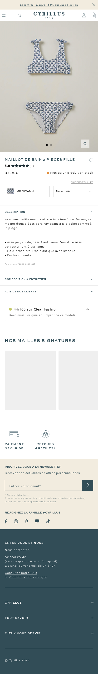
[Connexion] (84, 15)
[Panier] (94, 15)
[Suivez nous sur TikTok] (48, 521)
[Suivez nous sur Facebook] (6, 521)
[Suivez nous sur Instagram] (16, 521)
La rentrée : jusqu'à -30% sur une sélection (49, 4)
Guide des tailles (82, 182)
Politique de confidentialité (40, 501)
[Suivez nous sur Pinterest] (26, 521)
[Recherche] (19, 15)
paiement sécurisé (14, 446)
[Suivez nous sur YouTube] (37, 521)
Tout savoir (16, 618)
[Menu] (3, 15)
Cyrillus (13, 603)
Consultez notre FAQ (21, 573)
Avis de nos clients (21, 291)
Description (15, 211)
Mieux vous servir (23, 633)
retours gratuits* (45, 446)
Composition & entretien (25, 279)
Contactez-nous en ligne (28, 577)
